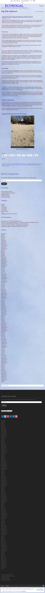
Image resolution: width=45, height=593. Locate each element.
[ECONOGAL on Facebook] (2, 416)
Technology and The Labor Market (22, 225)
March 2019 (3, 354)
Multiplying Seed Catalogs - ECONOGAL (8, 226)
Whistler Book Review (5, 194)
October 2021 (3, 312)
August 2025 (3, 250)
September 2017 (4, 378)
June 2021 (3, 317)
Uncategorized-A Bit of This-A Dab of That (22, 163)
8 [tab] (26, 149)
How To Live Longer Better (15, 164)
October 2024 (3, 263)
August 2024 (3, 266)
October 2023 (3, 279)
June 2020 (3, 334)
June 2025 (3, 252)
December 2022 (4, 293)
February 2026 (3, 241)
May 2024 (3, 270)
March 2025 (3, 256)
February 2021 (3, 323)
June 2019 (3, 350)
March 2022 (3, 305)
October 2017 (3, 377)
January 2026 (3, 243)
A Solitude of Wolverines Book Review (8, 576)
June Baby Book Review (5, 195)
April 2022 (3, 304)
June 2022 (3, 301)
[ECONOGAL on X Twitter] (5, 416)
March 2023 (3, 289)
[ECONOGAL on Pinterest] (16, 416)
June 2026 (3, 236)
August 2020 (3, 331)
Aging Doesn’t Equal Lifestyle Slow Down (17, 17)
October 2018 (3, 361)
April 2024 (3, 271)
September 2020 (4, 330)
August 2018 (3, 363)
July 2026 (3, 235)
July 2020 (3, 332)
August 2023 (3, 282)
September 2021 (4, 313)
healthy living (9, 164)
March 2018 (3, 370)
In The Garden (7, 163)
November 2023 (4, 278)
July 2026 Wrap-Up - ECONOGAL (7, 221)
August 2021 (3, 315)
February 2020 (3, 339)
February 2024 (3, 274)
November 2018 (4, 359)
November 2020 (4, 327)
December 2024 (4, 260)
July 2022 (3, 300)
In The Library (12, 163)
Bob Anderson (39, 163)
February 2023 (3, 290)
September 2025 (4, 248)
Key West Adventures (24, 223)
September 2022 (4, 297)
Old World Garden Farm (26, 51)
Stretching (36, 164)
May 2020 (3, 335)
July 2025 (3, 251)
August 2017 (3, 380)
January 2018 (3, 373)
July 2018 (3, 365)
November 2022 (4, 294)
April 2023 (3, 475)
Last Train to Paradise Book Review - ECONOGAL (10, 223)
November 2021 (4, 311)
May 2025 (3, 254)
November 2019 (4, 343)
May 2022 (3, 302)
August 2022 (3, 298)
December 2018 (4, 358)
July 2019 (3, 349)
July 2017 (3, 381)
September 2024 (4, 264)
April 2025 (3, 255)
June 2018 (3, 366)
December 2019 (4, 342)
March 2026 (3, 240)
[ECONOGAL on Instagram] (13, 416)
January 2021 (3, 324)
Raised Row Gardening (30, 164)
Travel (2, 212)
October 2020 (3, 328)
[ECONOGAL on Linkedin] (10, 416)
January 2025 (3, 259)
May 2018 (3, 368)
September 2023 (4, 281)
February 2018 (3, 372)
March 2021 (3, 321)
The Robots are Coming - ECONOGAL (8, 225)
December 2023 (4, 277)
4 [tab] (21, 149)
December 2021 (4, 309)
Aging (32, 163)
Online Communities (23, 164)
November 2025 (4, 245)
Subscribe (4, 183)
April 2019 (3, 353)
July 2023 (3, 283)
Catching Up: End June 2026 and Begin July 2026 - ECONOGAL (12, 222)
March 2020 (3, 338)
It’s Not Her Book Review (5, 197)
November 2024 (4, 262)
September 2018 (4, 362)
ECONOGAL (14, 5)
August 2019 (3, 347)
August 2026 (3, 233)
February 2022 (3, 494)
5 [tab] (22, 149)
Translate (9, 412)
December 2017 (4, 374)
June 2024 (3, 456)
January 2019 (3, 357)
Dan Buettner (32, 92)
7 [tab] (25, 149)
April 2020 (3, 336)
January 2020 (3, 340)
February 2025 (3, 258)
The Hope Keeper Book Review (6, 191)
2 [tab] (18, 149)
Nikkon (5, 585)
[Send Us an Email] (34, 1)
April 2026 (3, 239)
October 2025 (3, 247)
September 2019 (4, 346)
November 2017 (4, 376)
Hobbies (2, 205)
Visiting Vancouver (17, 221)
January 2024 (3, 275)
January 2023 (3, 292)
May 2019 (3, 351)
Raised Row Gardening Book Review (31, 222)
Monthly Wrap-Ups (4, 211)
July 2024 (3, 267)
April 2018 (3, 369)
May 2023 (3, 286)
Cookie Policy (24, 591)
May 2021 (3, 319)
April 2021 (3, 320)
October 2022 (3, 296)
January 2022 (3, 308)
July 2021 (3, 316)
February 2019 (3, 355)
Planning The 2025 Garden (22, 226)
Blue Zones (35, 163)
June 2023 (3, 285)
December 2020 (4, 513)
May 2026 (3, 237)
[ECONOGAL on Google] (8, 416)
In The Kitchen (4, 208)
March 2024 (3, 273)
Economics (3, 204)
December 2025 (4, 244)
